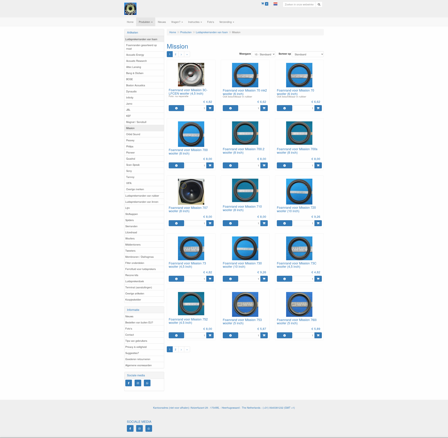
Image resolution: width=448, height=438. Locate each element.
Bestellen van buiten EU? (139, 322)
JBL (128, 109)
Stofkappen (131, 214)
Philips (129, 146)
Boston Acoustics (135, 85)
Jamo (129, 103)
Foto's (128, 328)
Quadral (130, 158)
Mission (130, 128)
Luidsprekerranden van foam (141, 39)
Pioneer (130, 152)
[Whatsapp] (147, 383)
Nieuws (129, 316)
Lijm (127, 208)
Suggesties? (132, 353)
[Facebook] (128, 383)
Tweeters (130, 250)
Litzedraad (131, 232)
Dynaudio (131, 91)
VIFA (128, 183)
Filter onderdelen (134, 263)
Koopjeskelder (133, 299)
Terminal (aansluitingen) (138, 287)
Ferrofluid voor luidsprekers (140, 269)
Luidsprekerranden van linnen (141, 201)
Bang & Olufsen (135, 73)
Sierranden (131, 226)
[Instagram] (138, 383)
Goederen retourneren (137, 359)
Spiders (129, 220)
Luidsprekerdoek (134, 281)
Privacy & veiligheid (136, 347)
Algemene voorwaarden (138, 365)
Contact (129, 334)
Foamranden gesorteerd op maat (141, 46)
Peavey (130, 140)
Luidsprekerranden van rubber (142, 195)
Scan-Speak (133, 164)
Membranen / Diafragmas (139, 256)
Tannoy (130, 177)
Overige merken (135, 189)
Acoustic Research (136, 61)
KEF (128, 116)
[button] (275, 3)
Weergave (245, 53)
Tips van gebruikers (136, 340)
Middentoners (133, 244)
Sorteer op (285, 53)
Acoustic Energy (135, 54)
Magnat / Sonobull (136, 122)
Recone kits (131, 275)
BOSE (129, 79)
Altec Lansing (133, 67)
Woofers (130, 238)
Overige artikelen (134, 293)
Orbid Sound (133, 134)
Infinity (129, 97)
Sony (129, 171)
